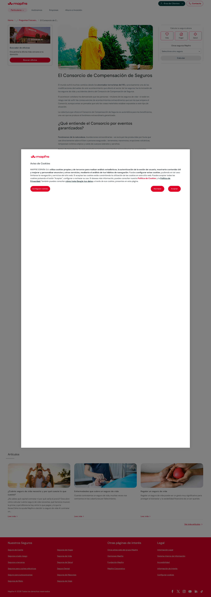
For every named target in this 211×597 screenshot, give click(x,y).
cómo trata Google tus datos (79, 181)
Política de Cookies (147, 178)
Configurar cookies (40, 189)
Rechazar (157, 189)
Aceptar (174, 189)
